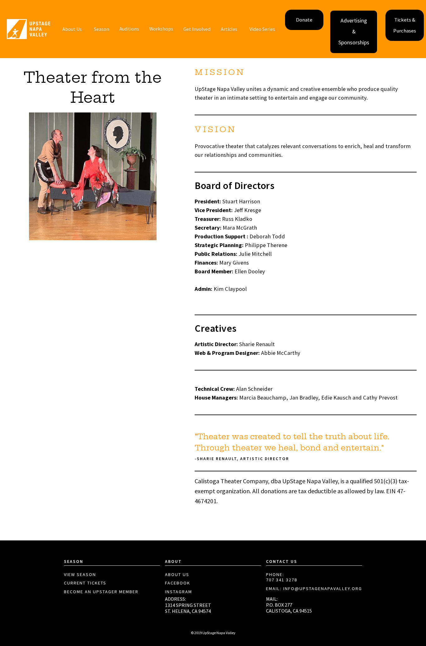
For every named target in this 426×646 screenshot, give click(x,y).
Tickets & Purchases (404, 25)
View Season (80, 574)
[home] (28, 29)
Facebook (177, 583)
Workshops (161, 29)
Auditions (129, 29)
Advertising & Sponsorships (353, 31)
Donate (304, 20)
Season (101, 29)
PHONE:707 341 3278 (281, 577)
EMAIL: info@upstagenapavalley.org (314, 588)
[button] (72, 29)
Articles (229, 29)
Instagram (178, 591)
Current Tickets (85, 583)
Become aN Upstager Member (101, 591)
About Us (177, 574)
